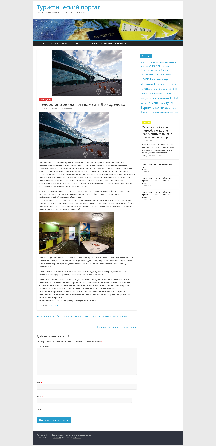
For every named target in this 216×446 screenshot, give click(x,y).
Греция (159, 74)
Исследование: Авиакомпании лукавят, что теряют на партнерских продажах (82, 315)
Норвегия (158, 93)
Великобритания (150, 70)
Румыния (166, 99)
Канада (168, 85)
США (174, 97)
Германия (147, 74)
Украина (159, 108)
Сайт (39, 409)
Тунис (169, 103)
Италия (159, 84)
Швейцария (164, 112)
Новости (47, 43)
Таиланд (153, 103)
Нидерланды (149, 93)
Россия (157, 98)
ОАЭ (165, 93)
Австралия (146, 62)
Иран (171, 80)
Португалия (145, 98)
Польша (172, 93)
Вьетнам (165, 70)
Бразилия (165, 66)
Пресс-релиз (106, 43)
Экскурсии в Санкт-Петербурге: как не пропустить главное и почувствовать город (157, 132)
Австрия (156, 62)
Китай (144, 88)
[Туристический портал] (39, 43)
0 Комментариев (67, 108)
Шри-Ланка (173, 112)
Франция (170, 108)
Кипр (175, 84)
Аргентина (164, 62)
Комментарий (44, 346)
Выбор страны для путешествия (117, 326)
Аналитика (120, 43)
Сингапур (143, 103)
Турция (146, 107)
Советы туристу (78, 43)
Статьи (93, 43)
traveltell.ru (53, 305)
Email (40, 396)
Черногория (147, 112)
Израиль (157, 79)
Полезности (61, 43)
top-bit (55, 108)
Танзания (162, 103)
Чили (157, 112)
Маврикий (156, 89)
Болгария (154, 66)
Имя (39, 382)
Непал (142, 93)
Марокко (173, 88)
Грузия (168, 74)
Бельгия (144, 66)
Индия (166, 80)
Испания (147, 84)
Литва (150, 89)
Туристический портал (69, 7)
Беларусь (172, 62)
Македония (164, 89)
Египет (145, 79)
